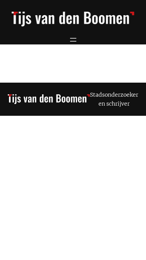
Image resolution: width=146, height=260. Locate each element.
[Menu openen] (73, 39)
